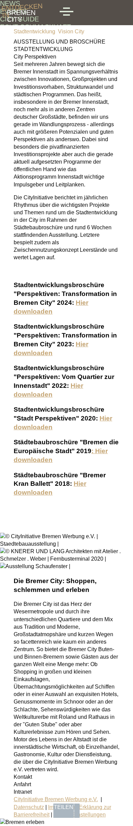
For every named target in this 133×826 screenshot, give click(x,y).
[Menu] (66, 12)
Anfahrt (22, 784)
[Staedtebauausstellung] (66, 544)
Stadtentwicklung (34, 31)
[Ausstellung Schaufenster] (35, 566)
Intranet (23, 792)
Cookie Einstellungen (80, 814)
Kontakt (23, 777)
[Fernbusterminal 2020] (66, 559)
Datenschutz (29, 807)
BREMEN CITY (21, 12)
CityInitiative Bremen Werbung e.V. (56, 799)
